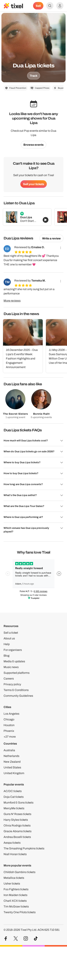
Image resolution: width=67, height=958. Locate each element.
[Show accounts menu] (59, 5)
